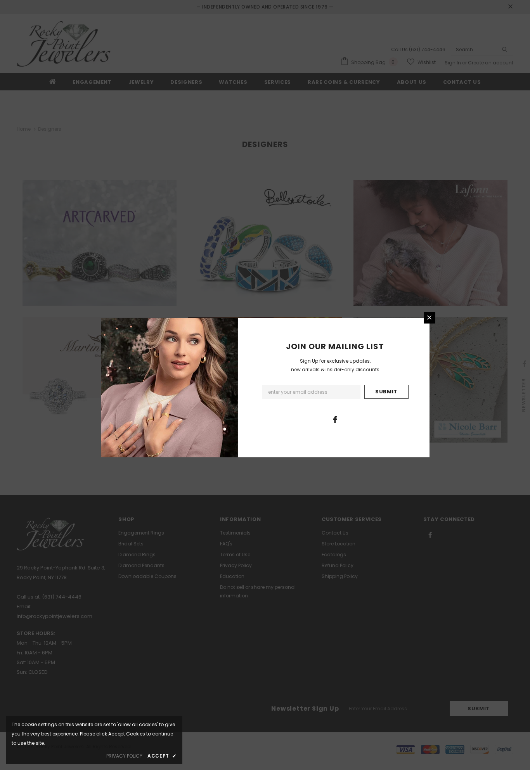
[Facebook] (335, 419)
